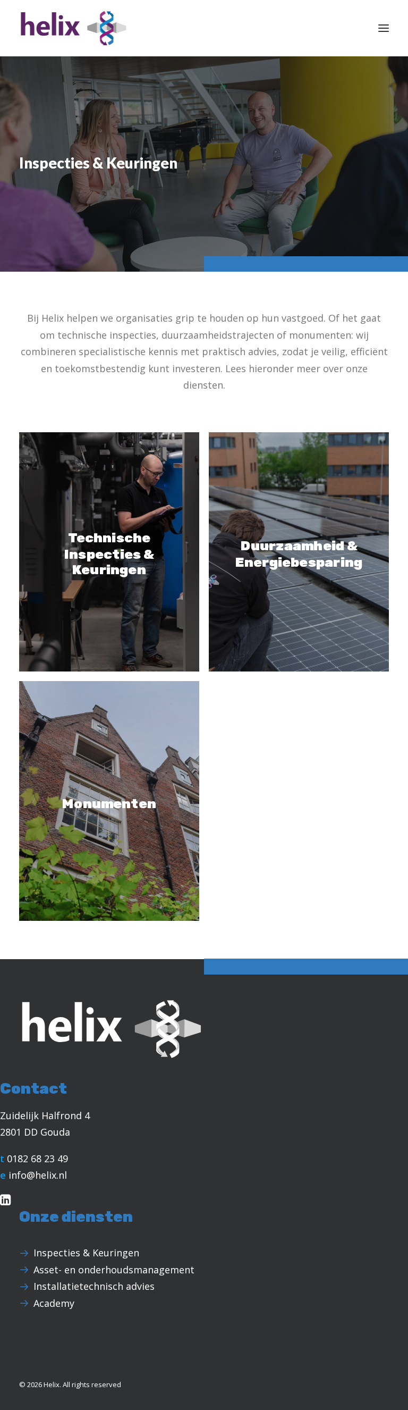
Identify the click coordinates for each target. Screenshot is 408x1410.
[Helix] (73, 28)
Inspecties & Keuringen (86, 1252)
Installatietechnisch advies (94, 1286)
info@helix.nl (37, 1175)
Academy (53, 1303)
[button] (383, 28)
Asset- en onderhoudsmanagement (113, 1269)
